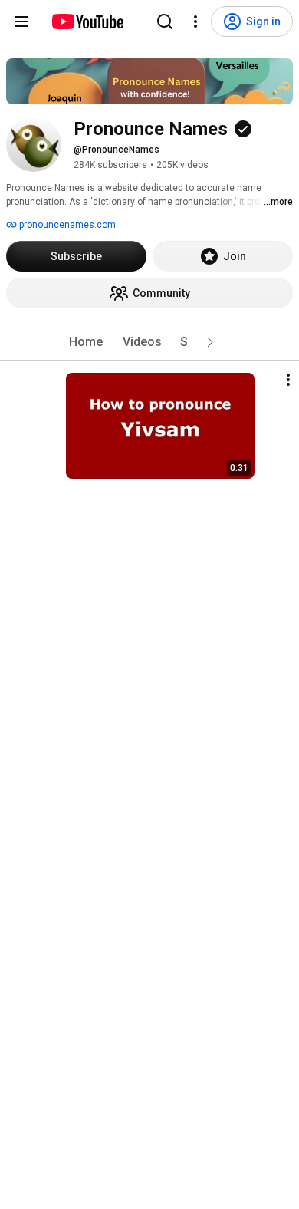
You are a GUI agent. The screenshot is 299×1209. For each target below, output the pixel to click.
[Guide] (21, 21)
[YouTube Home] (87, 21)
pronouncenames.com (66, 224)
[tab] (85, 342)
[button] (210, 342)
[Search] (165, 21)
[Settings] (195, 21)
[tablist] (149, 342)
